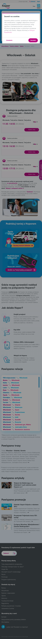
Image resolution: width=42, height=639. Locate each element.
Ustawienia (9, 40)
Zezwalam (33, 40)
